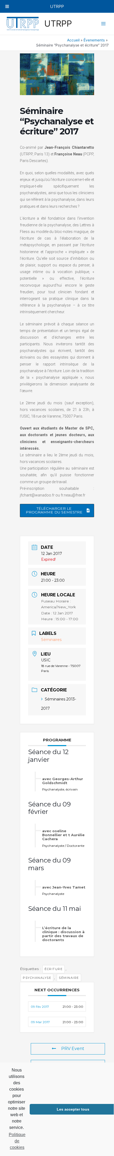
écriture (54, 969)
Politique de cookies (17, 1141)
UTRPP (58, 23)
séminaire (69, 978)
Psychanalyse (37, 978)
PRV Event (72, 1048)
